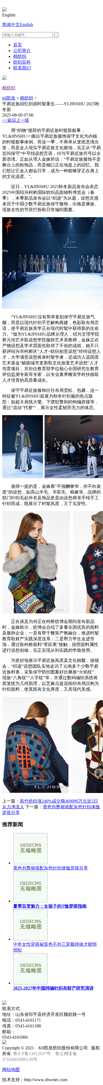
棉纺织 (19, 56)
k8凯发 (8, 98)
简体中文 (11, 24)
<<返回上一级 (15, 120)
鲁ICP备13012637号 (32, 1053)
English (26, 24)
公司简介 (22, 50)
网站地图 (11, 1069)
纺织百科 (22, 62)
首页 (17, 45)
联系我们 (22, 68)
